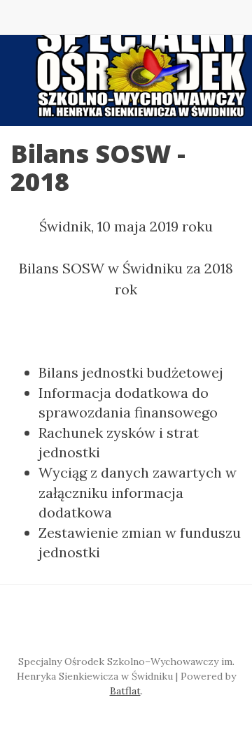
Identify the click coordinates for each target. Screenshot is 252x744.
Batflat (125, 691)
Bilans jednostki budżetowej (130, 372)
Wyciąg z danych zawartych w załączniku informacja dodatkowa (137, 492)
